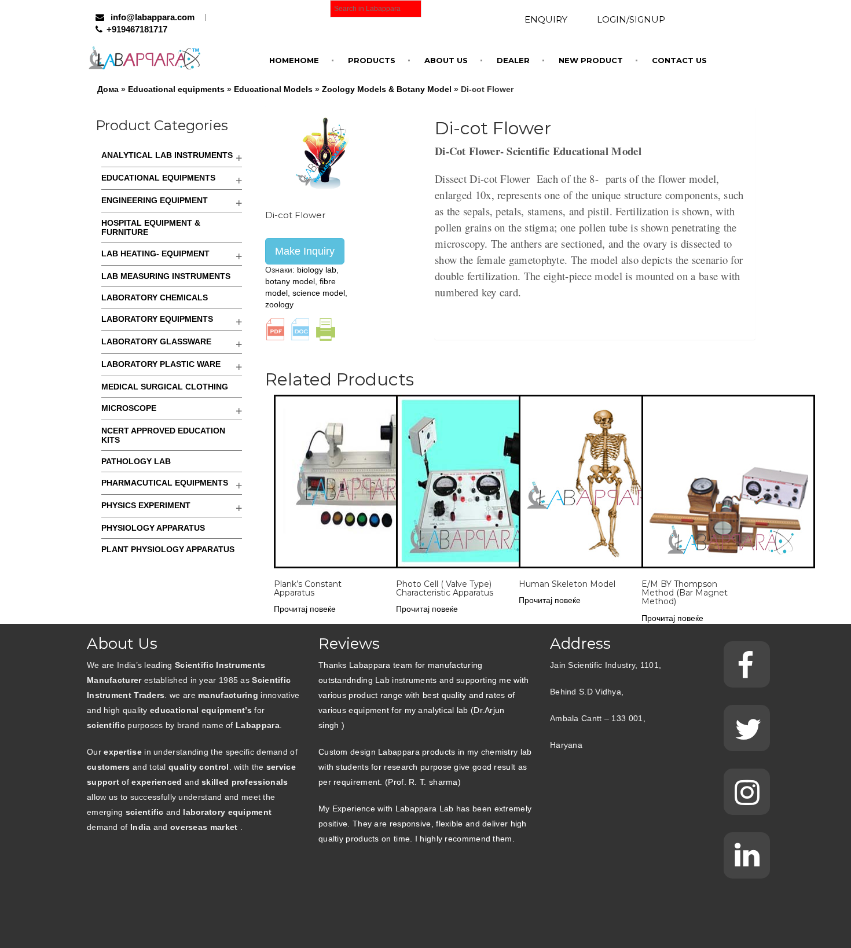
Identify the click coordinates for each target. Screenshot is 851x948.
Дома (108, 89)
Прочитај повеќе (305, 608)
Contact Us (679, 60)
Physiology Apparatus (153, 527)
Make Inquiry (305, 251)
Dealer (513, 60)
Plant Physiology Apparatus (167, 549)
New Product (591, 60)
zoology (279, 304)
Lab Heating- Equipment (155, 253)
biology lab (316, 269)
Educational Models (273, 89)
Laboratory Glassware (156, 341)
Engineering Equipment (154, 200)
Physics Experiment (145, 505)
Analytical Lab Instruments (167, 155)
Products (371, 60)
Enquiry (545, 19)
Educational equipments (176, 89)
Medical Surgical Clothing (164, 386)
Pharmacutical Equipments (164, 482)
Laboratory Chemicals (154, 297)
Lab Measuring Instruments (165, 276)
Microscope (128, 408)
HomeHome (294, 60)
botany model (290, 281)
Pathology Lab (136, 461)
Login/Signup (631, 19)
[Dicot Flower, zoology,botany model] (323, 152)
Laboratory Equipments (157, 319)
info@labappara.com (151, 17)
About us (446, 60)
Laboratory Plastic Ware (161, 364)
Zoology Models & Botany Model (387, 89)
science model (318, 292)
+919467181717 (137, 29)
